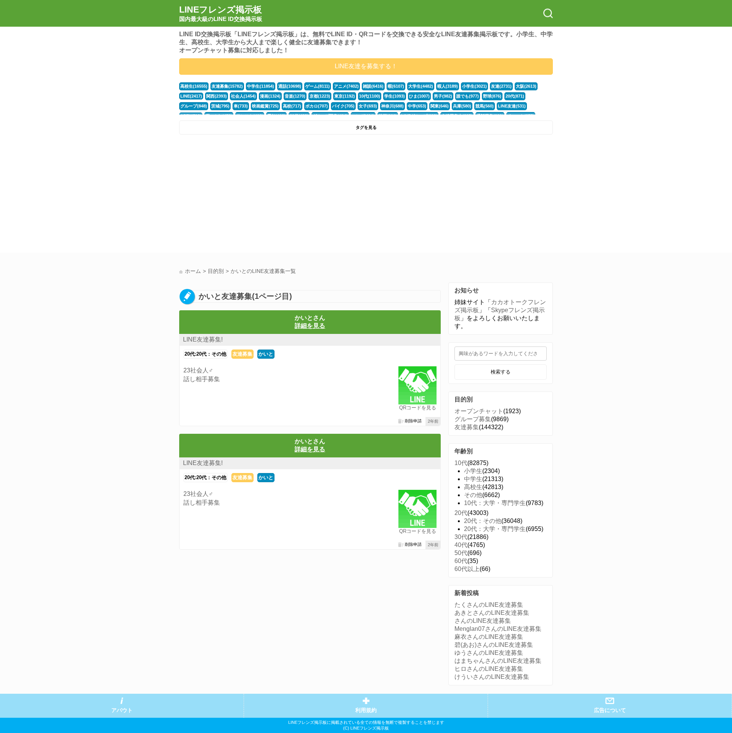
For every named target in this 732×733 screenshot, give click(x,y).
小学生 (473, 471)
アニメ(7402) (346, 86)
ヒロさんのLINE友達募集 (488, 669)
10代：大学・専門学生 (495, 503)
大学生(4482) (420, 86)
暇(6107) (396, 86)
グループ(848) (193, 106)
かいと (265, 354)
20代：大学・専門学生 (495, 529)
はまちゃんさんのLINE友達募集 (497, 661)
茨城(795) (220, 106)
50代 (460, 553)
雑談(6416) (373, 86)
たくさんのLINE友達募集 (488, 604)
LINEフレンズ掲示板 (220, 13)
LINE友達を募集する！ (366, 66)
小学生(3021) (474, 86)
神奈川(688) (392, 106)
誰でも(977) (467, 96)
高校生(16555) (193, 86)
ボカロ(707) (316, 106)
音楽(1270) (295, 96)
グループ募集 (472, 419)
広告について (610, 710)
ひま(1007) (419, 96)
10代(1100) (369, 96)
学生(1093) (394, 96)
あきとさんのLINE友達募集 (491, 612)
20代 (460, 513)
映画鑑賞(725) (265, 106)
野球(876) (492, 96)
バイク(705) (343, 106)
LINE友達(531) (512, 106)
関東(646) (439, 106)
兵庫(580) (462, 106)
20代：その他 (482, 521)
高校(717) (292, 106)
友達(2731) (501, 86)
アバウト (122, 710)
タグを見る (366, 127)
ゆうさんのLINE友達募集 (488, 653)
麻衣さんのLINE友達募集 (488, 637)
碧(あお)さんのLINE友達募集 (493, 645)
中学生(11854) (260, 86)
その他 (473, 495)
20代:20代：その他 (205, 354)
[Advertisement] (271, 195)
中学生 (473, 479)
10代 (460, 463)
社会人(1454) (243, 96)
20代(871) (515, 96)
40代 (460, 545)
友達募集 (242, 354)
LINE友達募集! (203, 339)
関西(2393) (216, 96)
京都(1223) (320, 96)
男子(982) (443, 96)
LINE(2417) (191, 96)
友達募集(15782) (227, 86)
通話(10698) (289, 86)
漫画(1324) (270, 96)
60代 (460, 561)
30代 (460, 537)
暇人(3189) (447, 86)
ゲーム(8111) (317, 86)
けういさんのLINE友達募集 (491, 677)
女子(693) (368, 106)
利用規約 (366, 710)
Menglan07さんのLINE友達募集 (497, 629)
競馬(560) (484, 106)
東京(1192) (344, 96)
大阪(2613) (526, 86)
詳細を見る (310, 325)
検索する (500, 372)
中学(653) (417, 106)
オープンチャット (478, 411)
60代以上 (467, 569)
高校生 (473, 487)
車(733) (241, 106)
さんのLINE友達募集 (482, 621)
